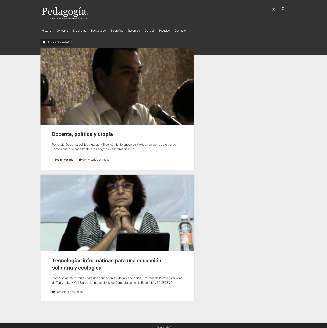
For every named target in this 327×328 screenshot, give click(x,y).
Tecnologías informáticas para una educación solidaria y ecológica (117, 213)
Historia (46, 30)
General (149, 30)
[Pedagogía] (65, 18)
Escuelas (164, 30)
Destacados (98, 30)
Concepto (62, 30)
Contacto (180, 30)
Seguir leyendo (65, 160)
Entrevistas (79, 30)
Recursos (134, 30)
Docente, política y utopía (117, 86)
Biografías (117, 30)
